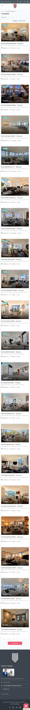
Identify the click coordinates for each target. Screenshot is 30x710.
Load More (15, 643)
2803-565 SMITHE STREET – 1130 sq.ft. (11, 228)
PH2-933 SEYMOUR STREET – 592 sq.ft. (12, 105)
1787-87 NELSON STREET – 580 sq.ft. (11, 321)
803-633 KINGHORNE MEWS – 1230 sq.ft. (12, 43)
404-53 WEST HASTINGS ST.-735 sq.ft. (11, 629)
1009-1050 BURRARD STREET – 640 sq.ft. (12, 290)
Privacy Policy (4, 694)
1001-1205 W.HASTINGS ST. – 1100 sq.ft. (12, 506)
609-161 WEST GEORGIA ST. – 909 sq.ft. (12, 197)
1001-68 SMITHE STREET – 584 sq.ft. (11, 352)
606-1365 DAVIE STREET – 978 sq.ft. (11, 444)
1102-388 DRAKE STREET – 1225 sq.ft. (11, 598)
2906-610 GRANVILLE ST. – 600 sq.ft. (11, 413)
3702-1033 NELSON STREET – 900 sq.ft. (12, 74)
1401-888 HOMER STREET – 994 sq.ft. (11, 259)
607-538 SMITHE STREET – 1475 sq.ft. (11, 475)
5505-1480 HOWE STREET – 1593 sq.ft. (11, 136)
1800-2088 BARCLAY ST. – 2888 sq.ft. (11, 167)
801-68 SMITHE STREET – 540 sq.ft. (11, 382)
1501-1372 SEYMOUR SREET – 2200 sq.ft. (12, 537)
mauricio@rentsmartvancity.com (12, 685)
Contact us (6, 689)
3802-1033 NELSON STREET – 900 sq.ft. (12, 568)
